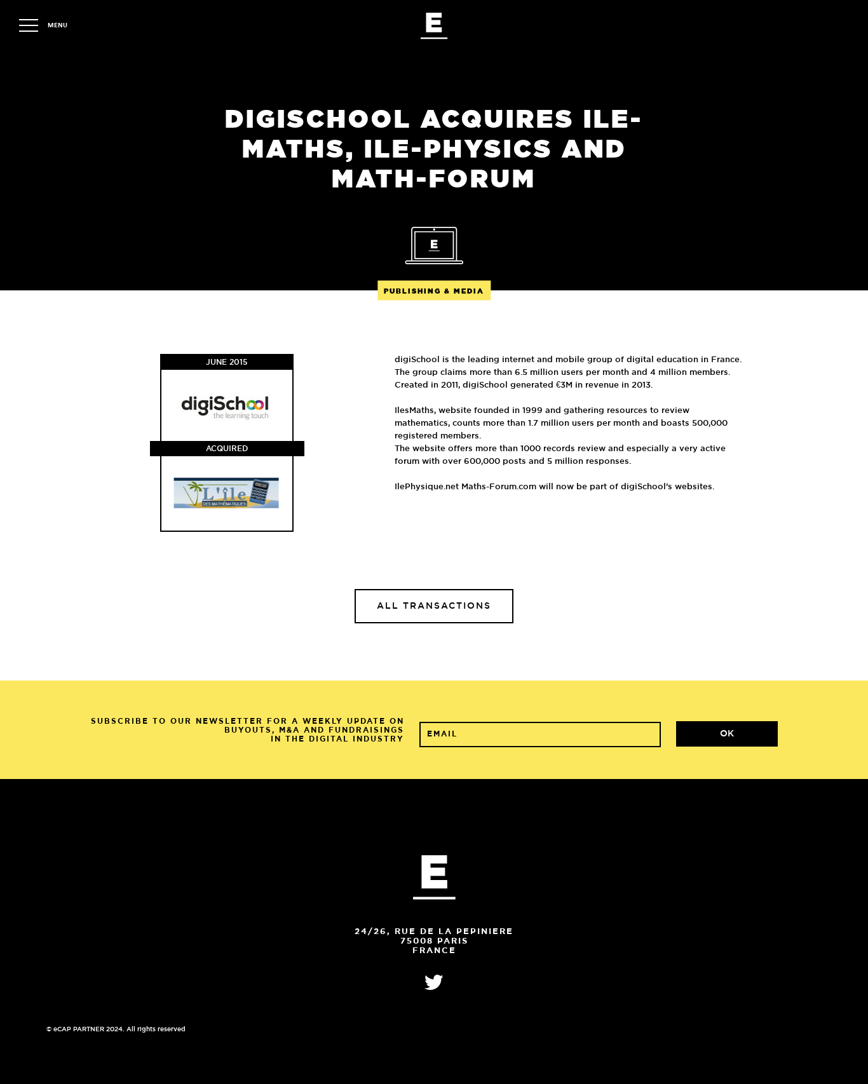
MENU (57, 25)
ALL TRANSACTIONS (434, 606)
